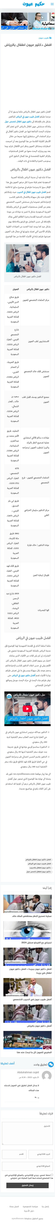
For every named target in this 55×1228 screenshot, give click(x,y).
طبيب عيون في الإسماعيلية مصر (41, 25)
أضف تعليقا (8, 1063)
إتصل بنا (45, 1206)
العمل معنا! (14, 1206)
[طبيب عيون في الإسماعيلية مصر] (41, 21)
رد (38, 1097)
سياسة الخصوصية (30, 1206)
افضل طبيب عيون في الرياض (39, 863)
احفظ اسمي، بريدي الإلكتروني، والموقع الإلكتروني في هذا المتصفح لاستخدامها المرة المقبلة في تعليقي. (29, 1177)
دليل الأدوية (29, 1211)
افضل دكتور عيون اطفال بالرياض (38, 859)
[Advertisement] (27, 79)
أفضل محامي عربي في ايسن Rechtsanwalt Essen (14, 24)
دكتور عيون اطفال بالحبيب (40, 867)
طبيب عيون (44, 38)
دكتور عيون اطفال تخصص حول (39, 871)
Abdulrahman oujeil (28, 1073)
